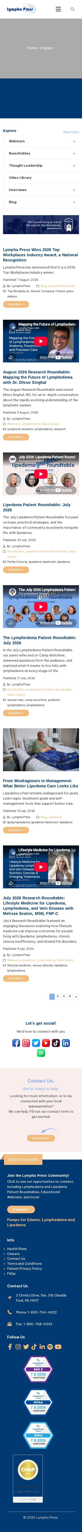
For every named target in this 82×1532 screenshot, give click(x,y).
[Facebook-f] (10, 1347)
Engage (46, 48)
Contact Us (16, 1259)
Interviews (18, 190)
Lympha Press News (61, 286)
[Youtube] (58, 1347)
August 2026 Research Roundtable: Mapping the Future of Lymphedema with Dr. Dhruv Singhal (37, 377)
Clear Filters (71, 132)
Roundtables (19, 153)
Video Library (20, 178)
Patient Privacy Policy (24, 1269)
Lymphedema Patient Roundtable (48, 689)
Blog (13, 202)
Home (32, 48)
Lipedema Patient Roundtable (46, 551)
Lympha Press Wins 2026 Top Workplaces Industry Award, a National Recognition (40, 254)
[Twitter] (26, 1347)
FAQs (11, 1274)
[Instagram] (18, 1347)
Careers (13, 1254)
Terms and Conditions (24, 1264)
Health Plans (17, 1249)
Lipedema (55, 817)
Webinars (17, 141)
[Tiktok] (34, 1347)
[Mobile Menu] (58, 9)
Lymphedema (30, 424)
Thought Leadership (25, 165)
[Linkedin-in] (42, 1347)
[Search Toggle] (72, 9)
